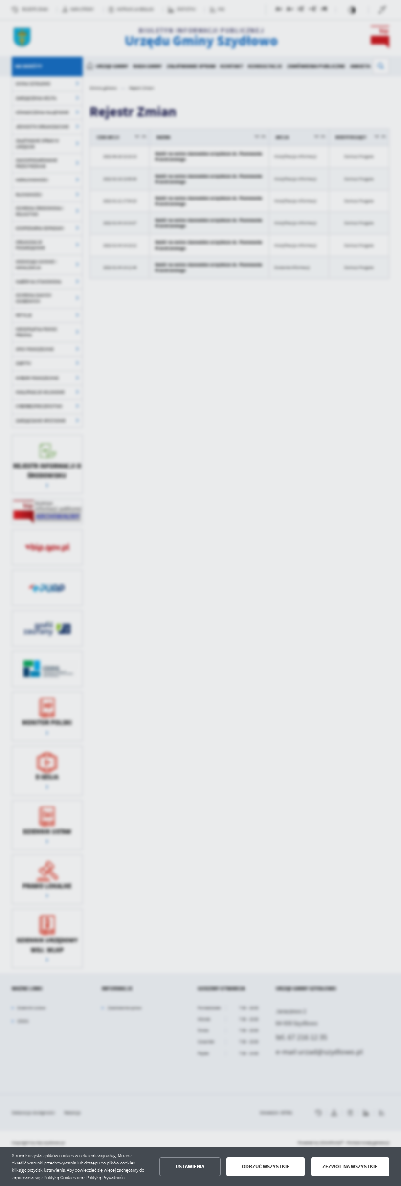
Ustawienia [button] (190, 1166)
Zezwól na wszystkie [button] (350, 1166)
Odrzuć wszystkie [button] (266, 1166)
